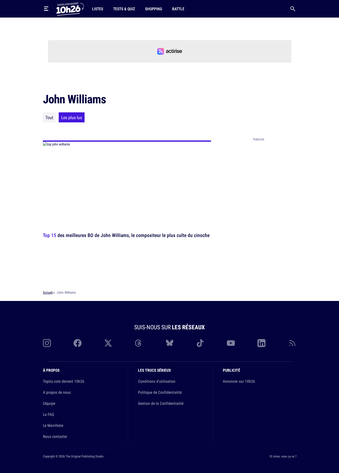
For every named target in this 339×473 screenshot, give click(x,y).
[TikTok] (200, 343)
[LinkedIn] (261, 343)
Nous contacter (55, 436)
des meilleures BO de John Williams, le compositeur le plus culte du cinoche (126, 235)
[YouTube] (231, 343)
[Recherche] (293, 9)
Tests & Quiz (124, 9)
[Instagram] (47, 343)
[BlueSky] (170, 343)
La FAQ (48, 414)
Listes (97, 9)
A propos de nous (57, 392)
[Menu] (46, 9)
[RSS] (292, 343)
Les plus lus (71, 117)
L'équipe (49, 403)
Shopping (153, 9)
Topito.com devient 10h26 (63, 381)
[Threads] (139, 343)
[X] (108, 343)
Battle (178, 9)
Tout (49, 117)
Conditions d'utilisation (156, 381)
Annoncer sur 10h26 (239, 381)
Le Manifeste (53, 425)
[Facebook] (78, 343)
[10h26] (70, 8)
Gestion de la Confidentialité (160, 403)
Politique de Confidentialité (160, 392)
